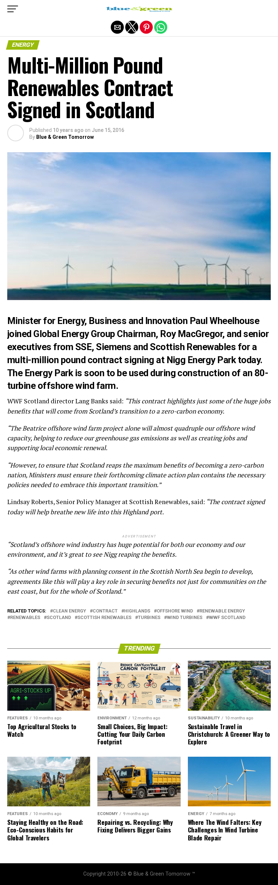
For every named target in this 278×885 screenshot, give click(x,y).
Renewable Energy (222, 611)
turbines (149, 617)
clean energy (69, 611)
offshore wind (175, 611)
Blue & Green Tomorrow (65, 137)
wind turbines (184, 617)
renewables (25, 617)
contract (105, 611)
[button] (12, 9)
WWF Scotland (227, 617)
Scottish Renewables (104, 617)
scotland (59, 617)
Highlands (137, 611)
